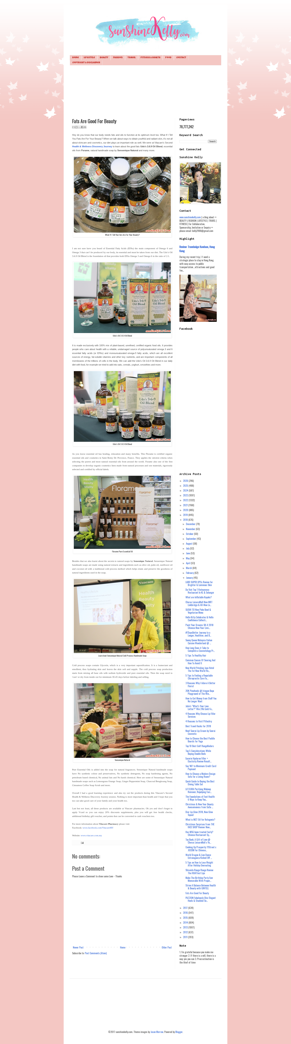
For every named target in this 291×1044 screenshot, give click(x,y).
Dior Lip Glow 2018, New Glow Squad (199, 813)
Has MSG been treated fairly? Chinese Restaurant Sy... (199, 833)
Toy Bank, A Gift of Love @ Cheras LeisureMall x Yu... (198, 841)
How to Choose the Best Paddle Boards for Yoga (200, 740)
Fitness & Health (150, 58)
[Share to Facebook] (82, 127)
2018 (185, 520)
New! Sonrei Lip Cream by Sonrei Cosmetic (200, 732)
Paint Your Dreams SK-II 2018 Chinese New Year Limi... (199, 626)
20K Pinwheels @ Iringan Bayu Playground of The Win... (200, 692)
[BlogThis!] (76, 127)
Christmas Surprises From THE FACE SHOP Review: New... (200, 825)
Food (168, 58)
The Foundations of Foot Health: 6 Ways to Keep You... (200, 798)
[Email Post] (82, 842)
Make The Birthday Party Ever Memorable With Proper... (199, 879)
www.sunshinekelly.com (190, 217)
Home (75, 58)
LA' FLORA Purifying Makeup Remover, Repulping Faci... (199, 790)
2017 (185, 908)
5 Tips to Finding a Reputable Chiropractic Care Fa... (199, 677)
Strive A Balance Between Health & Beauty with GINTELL (201, 887)
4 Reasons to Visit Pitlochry (199, 721)
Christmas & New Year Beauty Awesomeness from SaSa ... (199, 805)
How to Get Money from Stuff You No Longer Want (201, 700)
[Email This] (73, 127)
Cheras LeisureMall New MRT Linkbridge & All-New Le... (199, 603)
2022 (186, 500)
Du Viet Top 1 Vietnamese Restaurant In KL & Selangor (200, 591)
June (188, 553)
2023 (186, 495)
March (189, 568)
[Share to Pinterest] (85, 127)
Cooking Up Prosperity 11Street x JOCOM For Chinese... (201, 848)
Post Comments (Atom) (96, 953)
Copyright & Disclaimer (86, 63)
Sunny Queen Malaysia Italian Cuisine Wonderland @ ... (199, 641)
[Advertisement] (145, 91)
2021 (185, 505)
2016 (185, 912)
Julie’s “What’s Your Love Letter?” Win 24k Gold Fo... (199, 707)
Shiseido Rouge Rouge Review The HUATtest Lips (199, 871)
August (189, 543)
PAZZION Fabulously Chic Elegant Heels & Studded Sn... (201, 899)
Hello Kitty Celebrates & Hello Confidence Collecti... (199, 618)
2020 (186, 510)
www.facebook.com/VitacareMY (98, 828)
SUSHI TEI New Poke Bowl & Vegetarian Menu (198, 611)
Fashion (118, 58)
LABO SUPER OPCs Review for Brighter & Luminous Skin (199, 583)
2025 (186, 485)
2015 (185, 917)
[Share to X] (79, 127)
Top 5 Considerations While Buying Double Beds (198, 752)
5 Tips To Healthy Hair (196, 655)
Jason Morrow (157, 1032)
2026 (186, 481)
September (191, 539)
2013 (185, 927)
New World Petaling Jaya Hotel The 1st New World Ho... (200, 669)
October (190, 534)
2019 (185, 515)
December (191, 524)
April (188, 563)
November (191, 529)
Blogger (178, 1032)
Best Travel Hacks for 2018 (198, 726)
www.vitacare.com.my (91, 835)
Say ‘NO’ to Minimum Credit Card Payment (201, 767)
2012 (185, 932)
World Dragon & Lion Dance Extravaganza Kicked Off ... (199, 856)
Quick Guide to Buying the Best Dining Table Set (200, 783)
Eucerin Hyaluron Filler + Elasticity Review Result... (198, 760)
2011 (185, 937)
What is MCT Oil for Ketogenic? (200, 819)
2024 (186, 490)
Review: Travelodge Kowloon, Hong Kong (197, 249)
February (190, 573)
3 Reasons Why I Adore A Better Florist (200, 684)
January (190, 577)
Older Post (167, 947)
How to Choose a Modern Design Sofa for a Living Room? (200, 775)
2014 (186, 922)
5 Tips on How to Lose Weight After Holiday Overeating (199, 864)
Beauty (104, 58)
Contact (181, 58)
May (188, 558)
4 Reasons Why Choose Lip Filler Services (201, 715)
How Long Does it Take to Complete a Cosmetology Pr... (200, 649)
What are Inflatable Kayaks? (199, 597)
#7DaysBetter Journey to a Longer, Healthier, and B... (198, 634)
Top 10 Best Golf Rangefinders (200, 746)
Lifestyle (89, 58)
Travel (131, 58)
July (188, 548)
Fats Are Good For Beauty (197, 893)
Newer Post (78, 947)
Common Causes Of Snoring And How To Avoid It (200, 661)
